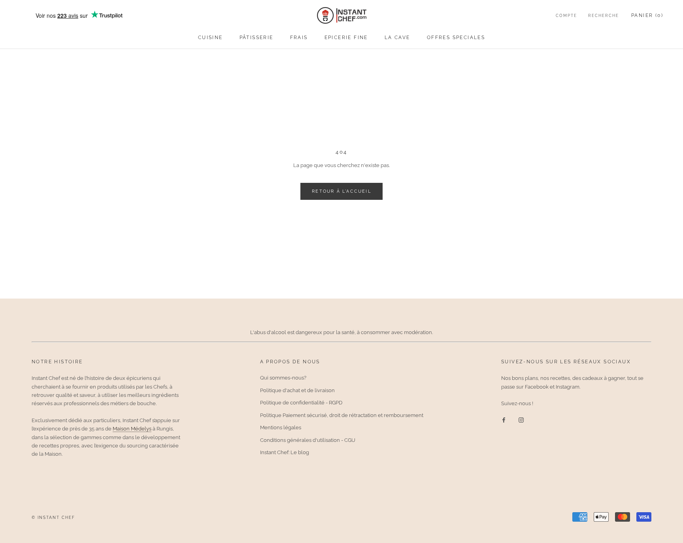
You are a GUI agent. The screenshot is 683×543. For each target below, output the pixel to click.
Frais (299, 37)
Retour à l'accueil (341, 191)
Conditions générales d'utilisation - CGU (307, 440)
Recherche (603, 15)
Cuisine (210, 37)
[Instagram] (521, 419)
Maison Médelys (132, 429)
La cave (397, 37)
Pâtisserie (257, 37)
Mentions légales (280, 427)
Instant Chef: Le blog (284, 452)
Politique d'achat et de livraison (297, 390)
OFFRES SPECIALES (456, 37)
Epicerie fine (346, 37)
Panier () (647, 15)
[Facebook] (503, 419)
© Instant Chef (53, 517)
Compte (566, 15)
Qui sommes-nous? (283, 378)
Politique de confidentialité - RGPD (301, 403)
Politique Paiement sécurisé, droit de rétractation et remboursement (341, 415)
